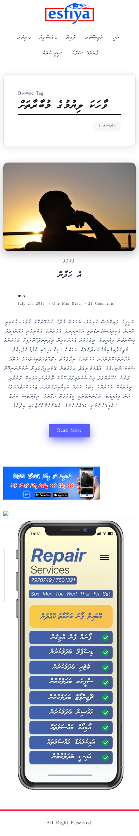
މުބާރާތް (69, 262)
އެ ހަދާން (69, 275)
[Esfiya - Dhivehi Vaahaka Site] (69, 13)
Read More (69, 430)
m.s (21, 296)
